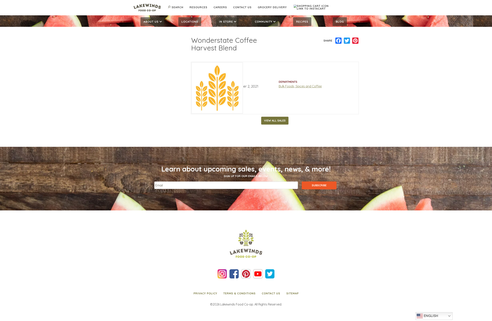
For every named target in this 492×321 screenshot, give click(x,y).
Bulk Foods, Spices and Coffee (300, 86)
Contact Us (242, 7)
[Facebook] (338, 41)
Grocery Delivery (272, 7)
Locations (189, 21)
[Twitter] (347, 41)
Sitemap (292, 293)
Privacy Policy (205, 293)
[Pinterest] (355, 41)
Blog (340, 21)
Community (263, 21)
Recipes (302, 21)
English (430, 315)
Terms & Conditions (239, 293)
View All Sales (275, 120)
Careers (220, 7)
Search (177, 7)
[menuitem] (152, 21)
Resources (198, 7)
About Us (151, 21)
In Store (226, 21)
